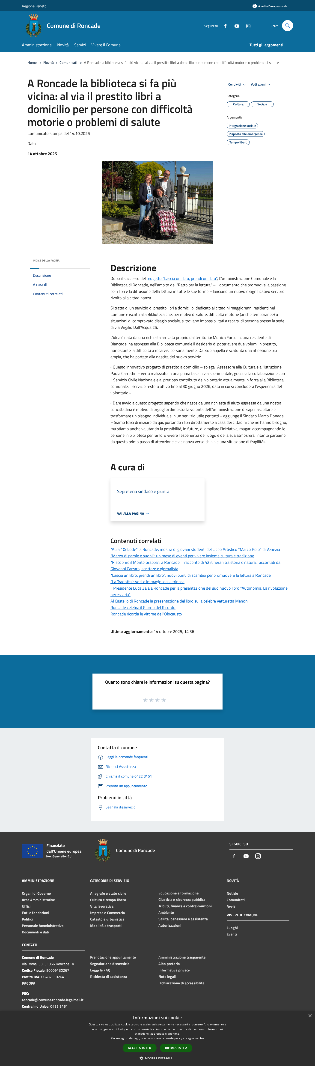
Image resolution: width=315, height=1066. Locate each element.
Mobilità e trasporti (106, 925)
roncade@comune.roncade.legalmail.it (52, 1000)
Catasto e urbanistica (107, 919)
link (201, 1038)
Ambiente (166, 912)
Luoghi (232, 927)
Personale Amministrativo (43, 925)
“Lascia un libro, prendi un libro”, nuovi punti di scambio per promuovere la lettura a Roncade (190, 575)
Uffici (26, 906)
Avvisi (231, 906)
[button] (157, 1058)
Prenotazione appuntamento (113, 957)
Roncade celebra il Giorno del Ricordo (142, 607)
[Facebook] (223, 25)
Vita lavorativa (101, 906)
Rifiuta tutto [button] (176, 1048)
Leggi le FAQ (100, 970)
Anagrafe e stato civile (108, 893)
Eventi (232, 934)
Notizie (232, 893)
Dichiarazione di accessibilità (181, 983)
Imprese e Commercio (107, 912)
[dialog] (157, 1038)
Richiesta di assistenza (108, 976)
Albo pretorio (169, 963)
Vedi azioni (258, 84)
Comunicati (68, 62)
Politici (27, 919)
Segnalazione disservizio (110, 963)
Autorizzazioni (169, 925)
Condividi (235, 84)
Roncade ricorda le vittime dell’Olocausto (146, 614)
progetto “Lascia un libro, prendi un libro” (182, 278)
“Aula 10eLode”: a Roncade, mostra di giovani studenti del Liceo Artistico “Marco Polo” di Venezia (195, 549)
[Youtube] (235, 25)
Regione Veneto (34, 6)
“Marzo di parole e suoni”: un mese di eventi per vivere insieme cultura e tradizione (182, 556)
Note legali (167, 976)
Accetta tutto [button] (139, 1048)
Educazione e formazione (178, 893)
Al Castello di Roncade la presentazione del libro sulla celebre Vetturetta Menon (179, 601)
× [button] (310, 1016)
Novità (48, 62)
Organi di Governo (36, 893)
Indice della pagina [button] (46, 260)
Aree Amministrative (38, 900)
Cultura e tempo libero (108, 900)
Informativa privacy (174, 970)
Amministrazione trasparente (181, 957)
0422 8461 (59, 1006)
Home (32, 62)
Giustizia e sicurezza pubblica (181, 899)
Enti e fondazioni (35, 912)
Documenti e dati (35, 932)
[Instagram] (246, 25)
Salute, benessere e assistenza (183, 919)
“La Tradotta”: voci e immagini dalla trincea (147, 582)
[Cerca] (287, 25)
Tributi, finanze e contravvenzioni (185, 906)
